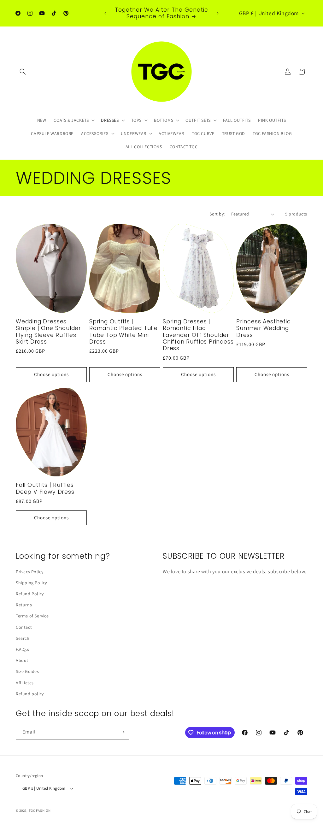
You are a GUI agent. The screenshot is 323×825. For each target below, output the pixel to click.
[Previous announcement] (105, 13)
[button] (23, 72)
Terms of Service (32, 616)
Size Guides (27, 671)
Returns (24, 605)
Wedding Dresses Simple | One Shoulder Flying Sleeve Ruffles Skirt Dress (48, 331)
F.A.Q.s (22, 649)
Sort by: (217, 214)
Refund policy (30, 694)
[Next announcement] (218, 13)
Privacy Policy (29, 572)
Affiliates (25, 683)
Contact (24, 627)
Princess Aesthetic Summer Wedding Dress (263, 328)
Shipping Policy (31, 583)
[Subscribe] (122, 732)
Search (23, 638)
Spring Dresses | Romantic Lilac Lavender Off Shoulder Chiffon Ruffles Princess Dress (198, 335)
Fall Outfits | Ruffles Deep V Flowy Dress (45, 488)
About (22, 660)
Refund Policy (30, 594)
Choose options (51, 374)
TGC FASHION (40, 810)
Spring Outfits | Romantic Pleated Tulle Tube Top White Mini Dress (123, 331)
